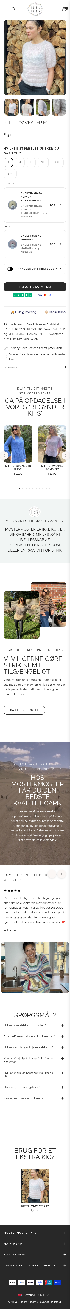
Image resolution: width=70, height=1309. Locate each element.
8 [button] (42, 488)
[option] (35, 57)
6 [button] (36, 488)
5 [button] (32, 488)
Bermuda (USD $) (34, 1294)
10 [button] (49, 488)
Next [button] (66, 455)
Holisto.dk (56, 1302)
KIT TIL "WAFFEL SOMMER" (52, 467)
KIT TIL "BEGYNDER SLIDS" (18, 467)
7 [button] (39, 488)
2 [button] (22, 488)
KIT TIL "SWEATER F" (35, 1206)
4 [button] (29, 488)
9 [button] (46, 488)
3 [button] (26, 488)
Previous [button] (4, 455)
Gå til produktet (24, 710)
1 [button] (19, 488)
